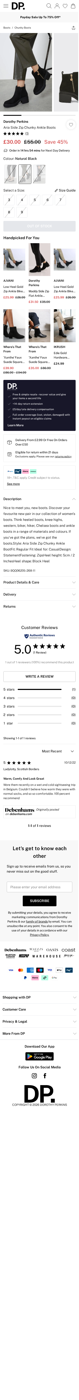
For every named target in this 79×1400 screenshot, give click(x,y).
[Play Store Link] (39, 1056)
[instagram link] (34, 1075)
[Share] (73, 28)
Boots (6, 27)
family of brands (37, 921)
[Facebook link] (44, 1075)
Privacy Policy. (39, 935)
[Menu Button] (5, 5)
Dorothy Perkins (15, 122)
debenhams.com (20, 814)
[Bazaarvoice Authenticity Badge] (39, 636)
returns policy (63, 456)
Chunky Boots (23, 27)
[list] (39, 74)
